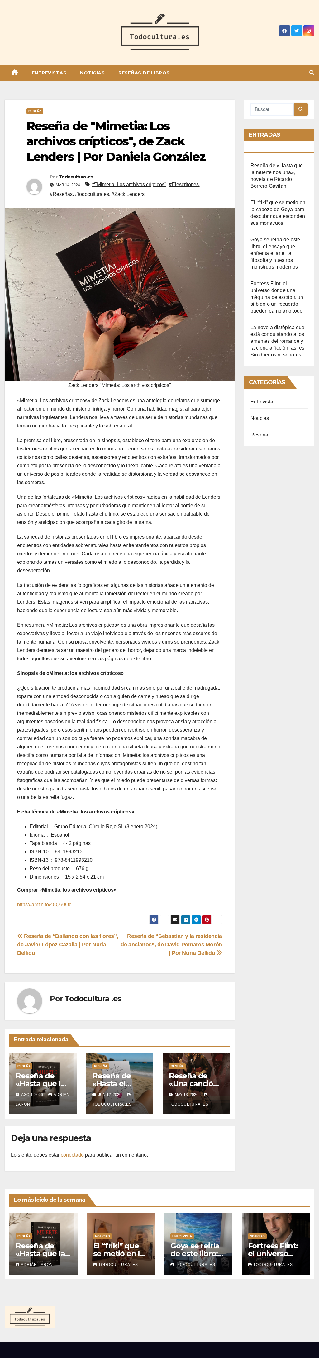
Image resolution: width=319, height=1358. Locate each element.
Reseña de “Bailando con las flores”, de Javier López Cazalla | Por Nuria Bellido (67, 944)
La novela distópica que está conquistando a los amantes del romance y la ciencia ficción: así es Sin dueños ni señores (277, 341)
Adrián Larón (37, 1264)
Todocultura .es (76, 177)
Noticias (92, 73)
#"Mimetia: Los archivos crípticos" (129, 184)
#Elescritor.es (184, 184)
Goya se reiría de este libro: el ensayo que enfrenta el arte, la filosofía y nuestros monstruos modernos (275, 253)
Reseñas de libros (144, 73)
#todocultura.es (92, 194)
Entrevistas (49, 73)
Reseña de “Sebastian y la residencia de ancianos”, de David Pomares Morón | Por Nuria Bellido (171, 944)
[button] (311, 72)
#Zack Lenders (128, 194)
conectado (72, 1155)
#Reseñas (61, 194)
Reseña (34, 111)
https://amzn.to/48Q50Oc (44, 904)
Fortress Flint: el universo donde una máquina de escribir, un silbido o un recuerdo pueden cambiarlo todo (276, 297)
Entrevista (261, 401)
